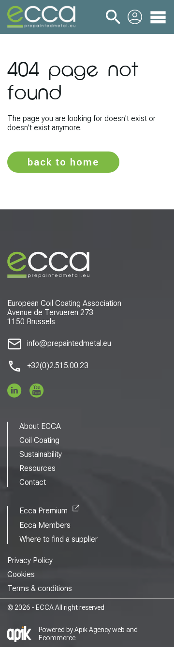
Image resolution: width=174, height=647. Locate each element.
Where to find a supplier (58, 539)
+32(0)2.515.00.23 (57, 365)
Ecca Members (45, 525)
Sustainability (40, 454)
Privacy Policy (30, 560)
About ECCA (40, 426)
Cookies (21, 574)
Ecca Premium (43, 510)
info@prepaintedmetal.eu (69, 343)
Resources (37, 468)
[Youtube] (36, 390)
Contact (32, 482)
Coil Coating (39, 440)
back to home (63, 162)
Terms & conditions (39, 588)
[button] (113, 16)
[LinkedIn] (14, 390)
